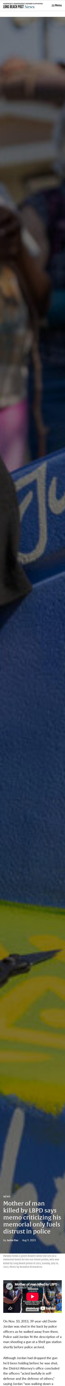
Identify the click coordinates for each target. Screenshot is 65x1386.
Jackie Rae (12, 1240)
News (6, 1196)
